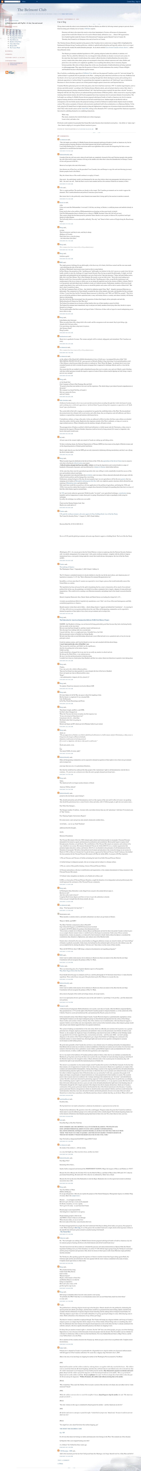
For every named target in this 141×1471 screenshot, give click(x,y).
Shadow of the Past (15, 42)
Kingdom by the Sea (16, 32)
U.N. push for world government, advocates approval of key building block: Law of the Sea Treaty (89, 514)
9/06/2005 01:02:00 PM (66, 1344)
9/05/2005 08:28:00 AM (66, 314)
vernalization (123, 493)
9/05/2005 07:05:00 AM (66, 151)
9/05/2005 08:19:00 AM (66, 258)
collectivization (78, 463)
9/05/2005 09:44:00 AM (66, 613)
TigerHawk (13, 64)
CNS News (87, 29)
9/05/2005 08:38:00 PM (66, 1263)
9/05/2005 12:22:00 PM (66, 962)
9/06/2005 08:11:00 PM (66, 1447)
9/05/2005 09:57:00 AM (66, 688)
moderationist (64, 336)
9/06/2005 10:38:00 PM (66, 1456)
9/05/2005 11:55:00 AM (66, 910)
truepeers (62, 1006)
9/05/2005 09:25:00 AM (66, 433)
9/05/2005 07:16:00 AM (66, 184)
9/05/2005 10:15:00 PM (66, 1301)
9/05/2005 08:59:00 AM (66, 375)
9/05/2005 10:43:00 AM (66, 774)
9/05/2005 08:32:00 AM (66, 343)
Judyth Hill (85, 109)
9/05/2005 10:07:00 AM (66, 703)
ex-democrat (63, 140)
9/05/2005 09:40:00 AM (66, 560)
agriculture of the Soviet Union (112, 461)
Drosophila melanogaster (83, 481)
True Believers (14, 40)
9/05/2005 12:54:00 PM (66, 979)
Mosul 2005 (13, 46)
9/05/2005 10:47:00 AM (66, 789)
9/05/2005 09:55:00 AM (66, 679)
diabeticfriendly (64, 155)
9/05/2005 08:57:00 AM (66, 352)
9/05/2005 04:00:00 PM (66, 1095)
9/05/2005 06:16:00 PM (66, 1183)
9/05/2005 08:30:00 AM (66, 332)
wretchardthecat (64, 1099)
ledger (61, 1348)
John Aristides (64, 400)
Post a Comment (63, 1460)
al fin (61, 187)
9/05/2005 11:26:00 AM (66, 884)
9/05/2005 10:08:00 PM (66, 1288)
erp (61, 437)
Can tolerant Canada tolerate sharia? (116, 47)
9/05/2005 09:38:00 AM (66, 507)
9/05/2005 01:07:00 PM (66, 1002)
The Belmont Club (31, 9)
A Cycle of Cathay (15, 30)
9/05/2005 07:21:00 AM (66, 199)
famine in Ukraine (100, 467)
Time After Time (14, 44)
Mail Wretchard (12, 20)
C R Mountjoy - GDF (66, 1451)
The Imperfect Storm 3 (16, 34)
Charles (62, 511)
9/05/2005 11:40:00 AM (66, 901)
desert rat (62, 202)
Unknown (63, 1238)
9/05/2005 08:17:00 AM (66, 241)
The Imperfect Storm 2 (16, 36)
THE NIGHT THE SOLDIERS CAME (71, 1429)
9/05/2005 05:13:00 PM (66, 1141)
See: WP (62, 1433)
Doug (61, 227)
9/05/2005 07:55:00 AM (66, 224)
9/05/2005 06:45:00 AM (86, 129)
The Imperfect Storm (16, 38)
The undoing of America (67, 567)
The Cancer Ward (15, 48)
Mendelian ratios (72, 483)
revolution (89, 475)
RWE (61, 262)
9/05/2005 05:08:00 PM (66, 1116)
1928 (62, 493)
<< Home (60, 1464)
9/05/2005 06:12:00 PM (66, 1154)
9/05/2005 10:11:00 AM (66, 726)
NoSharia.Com (87, 73)
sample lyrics (76, 1196)
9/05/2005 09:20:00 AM (66, 396)
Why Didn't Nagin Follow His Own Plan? (72, 971)
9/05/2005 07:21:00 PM (66, 1234)
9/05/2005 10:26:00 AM (66, 753)
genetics (123, 479)
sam (61, 1120)
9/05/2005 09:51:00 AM (66, 660)
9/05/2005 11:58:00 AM (66, 951)
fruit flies (93, 481)
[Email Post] (96, 129)
